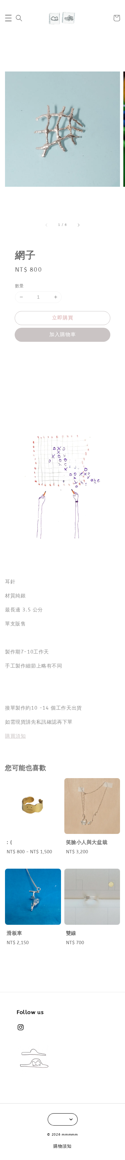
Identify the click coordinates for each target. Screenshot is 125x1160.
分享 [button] (29, 354)
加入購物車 (62, 334)
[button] (8, 18)
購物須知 (62, 1146)
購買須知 (15, 736)
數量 (19, 285)
